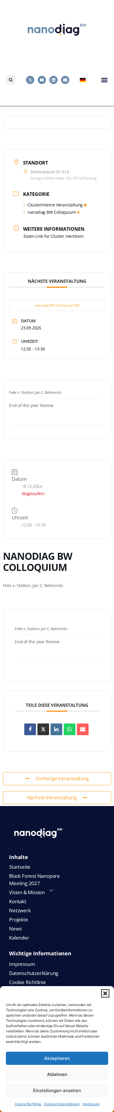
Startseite (19, 866)
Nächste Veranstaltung (52, 797)
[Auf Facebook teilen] (30, 729)
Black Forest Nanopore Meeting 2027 (34, 880)
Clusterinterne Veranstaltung (55, 205)
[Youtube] (42, 80)
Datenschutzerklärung (62, 1104)
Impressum (90, 1104)
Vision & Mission (27, 892)
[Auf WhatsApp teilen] (69, 729)
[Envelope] (65, 80)
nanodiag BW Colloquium (51, 212)
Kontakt (17, 901)
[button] (105, 993)
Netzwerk (20, 910)
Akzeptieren (57, 1058)
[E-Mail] (83, 729)
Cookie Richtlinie (28, 1104)
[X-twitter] (30, 80)
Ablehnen (57, 1074)
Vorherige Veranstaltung (62, 778)
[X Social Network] (43, 729)
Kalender (19, 937)
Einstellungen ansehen (57, 1090)
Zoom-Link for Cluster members (53, 236)
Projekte (18, 919)
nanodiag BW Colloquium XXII (57, 305)
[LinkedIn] (56, 729)
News (15, 928)
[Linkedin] (53, 80)
